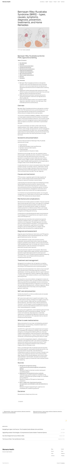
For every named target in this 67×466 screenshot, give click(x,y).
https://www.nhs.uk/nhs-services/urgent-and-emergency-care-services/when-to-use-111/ (34, 384)
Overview (22, 64)
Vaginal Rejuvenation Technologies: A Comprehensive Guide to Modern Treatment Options (24, 432)
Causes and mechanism (25, 67)
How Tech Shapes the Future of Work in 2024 (13, 435)
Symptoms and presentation (27, 66)
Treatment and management (27, 72)
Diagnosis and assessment (26, 70)
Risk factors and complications (27, 69)
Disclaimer (22, 78)
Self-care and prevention (26, 73)
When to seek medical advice (27, 75)
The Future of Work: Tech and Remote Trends (13, 439)
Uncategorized (27, 49)
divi (21, 49)
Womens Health (6, 1)
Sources (22, 76)
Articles (24, 49)
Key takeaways (23, 63)
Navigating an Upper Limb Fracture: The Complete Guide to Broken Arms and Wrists (22, 429)
